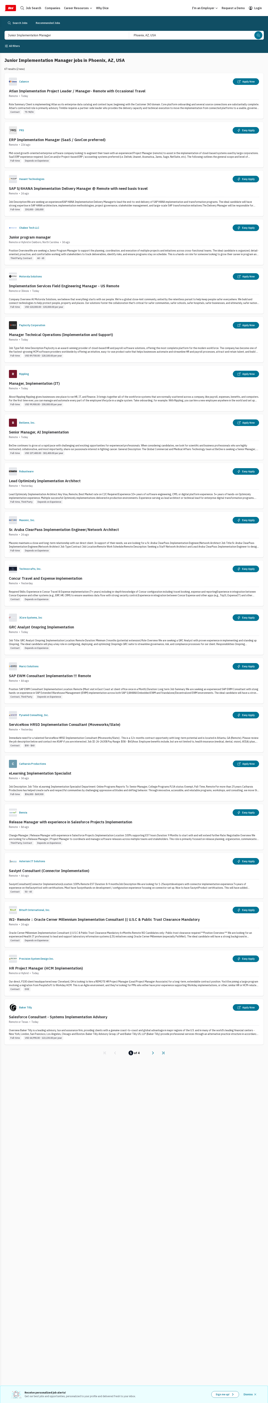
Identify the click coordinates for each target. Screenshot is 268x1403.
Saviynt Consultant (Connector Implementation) (49, 870)
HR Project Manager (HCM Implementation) (46, 968)
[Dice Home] (10, 8)
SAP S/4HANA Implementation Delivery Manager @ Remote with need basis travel (78, 188)
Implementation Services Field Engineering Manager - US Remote (64, 285)
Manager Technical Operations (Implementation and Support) (61, 334)
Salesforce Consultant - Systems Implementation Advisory (58, 1016)
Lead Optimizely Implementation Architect (45, 480)
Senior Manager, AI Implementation (39, 432)
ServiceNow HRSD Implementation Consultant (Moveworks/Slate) (64, 724)
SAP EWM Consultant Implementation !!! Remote (50, 675)
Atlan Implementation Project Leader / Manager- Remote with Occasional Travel (77, 91)
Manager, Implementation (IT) (34, 383)
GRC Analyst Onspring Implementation (41, 627)
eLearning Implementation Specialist (40, 773)
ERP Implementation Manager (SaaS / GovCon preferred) (57, 139)
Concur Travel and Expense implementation (45, 578)
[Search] (258, 35)
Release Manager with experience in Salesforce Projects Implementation (70, 821)
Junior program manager (30, 237)
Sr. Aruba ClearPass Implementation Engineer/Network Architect (64, 529)
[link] (104, 1053)
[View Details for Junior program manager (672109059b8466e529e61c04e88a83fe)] (134, 242)
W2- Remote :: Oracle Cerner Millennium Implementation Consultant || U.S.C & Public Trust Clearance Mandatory (104, 919)
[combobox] (63, 35)
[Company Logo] (13, 82)
